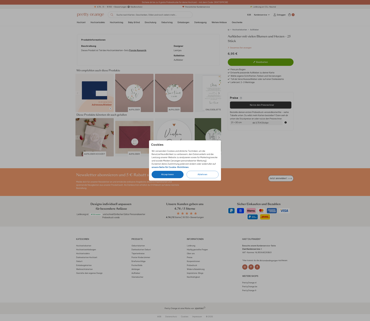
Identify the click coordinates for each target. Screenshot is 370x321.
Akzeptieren (167, 174)
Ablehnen (202, 174)
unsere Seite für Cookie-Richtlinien (170, 167)
